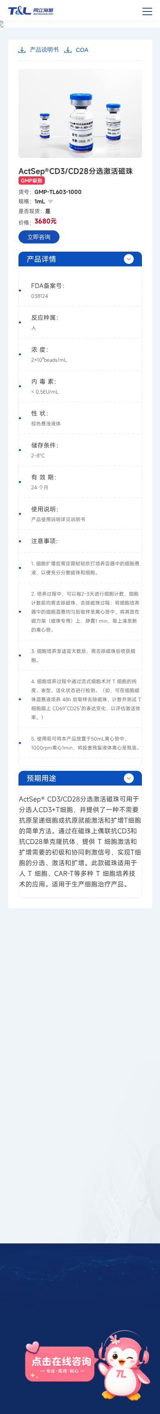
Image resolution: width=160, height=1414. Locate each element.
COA (82, 50)
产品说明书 (44, 49)
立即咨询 (38, 237)
